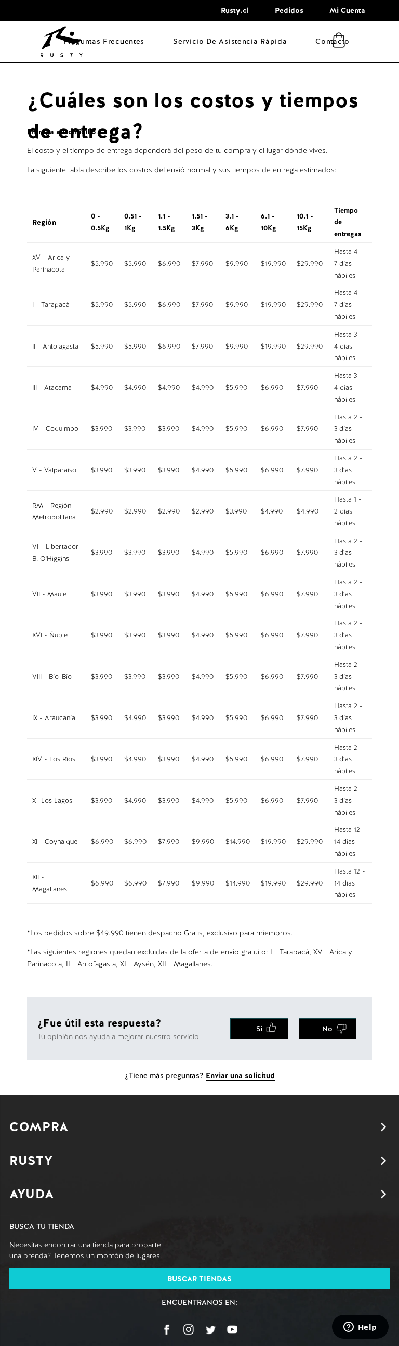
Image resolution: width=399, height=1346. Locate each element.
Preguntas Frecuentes (103, 41)
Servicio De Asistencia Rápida (230, 41)
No (327, 1028)
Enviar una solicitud (240, 1075)
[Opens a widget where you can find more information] (360, 1328)
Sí (259, 1028)
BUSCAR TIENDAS (199, 1279)
